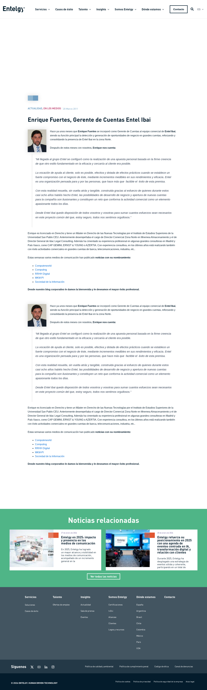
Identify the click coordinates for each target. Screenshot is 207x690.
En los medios (52, 108)
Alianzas (112, 617)
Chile (138, 623)
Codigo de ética (161, 666)
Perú (138, 642)
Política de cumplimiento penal (133, 666)
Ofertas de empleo (61, 604)
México (139, 635)
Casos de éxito (31, 611)
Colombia (140, 629)
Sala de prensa (87, 611)
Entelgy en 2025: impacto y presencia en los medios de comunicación (78, 540)
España (139, 604)
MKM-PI (39, 277)
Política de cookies (122, 681)
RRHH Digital (42, 274)
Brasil (139, 617)
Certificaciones (116, 604)
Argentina (141, 611)
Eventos (84, 617)
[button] (48, 9)
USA (138, 648)
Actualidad (35, 108)
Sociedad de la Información (49, 282)
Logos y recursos (116, 629)
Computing (41, 269)
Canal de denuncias (184, 666)
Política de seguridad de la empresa (168, 681)
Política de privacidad (142, 681)
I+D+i (111, 611)
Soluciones (30, 604)
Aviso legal (190, 681)
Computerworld (43, 265)
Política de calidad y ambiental (99, 666)
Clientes (112, 623)
